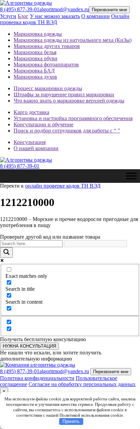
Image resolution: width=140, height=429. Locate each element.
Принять (71, 421)
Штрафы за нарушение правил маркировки (64, 94)
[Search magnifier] (6, 252)
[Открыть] (131, 176)
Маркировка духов (35, 77)
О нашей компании (36, 148)
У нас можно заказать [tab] (55, 16)
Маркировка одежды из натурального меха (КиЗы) (73, 40)
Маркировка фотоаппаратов (46, 64)
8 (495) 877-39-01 (19, 9)
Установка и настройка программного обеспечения (73, 118)
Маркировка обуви (35, 58)
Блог (23, 16)
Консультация (30, 142)
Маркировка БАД (34, 71)
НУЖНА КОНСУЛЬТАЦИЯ (29, 346)
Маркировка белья (35, 52)
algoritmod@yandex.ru (64, 9)
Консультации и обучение (43, 124)
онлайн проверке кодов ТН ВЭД (63, 186)
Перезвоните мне (109, 9)
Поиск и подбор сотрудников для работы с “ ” (67, 130)
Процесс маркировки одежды (48, 88)
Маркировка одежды (38, 34)
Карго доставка (31, 112)
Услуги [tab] (8, 16)
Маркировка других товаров (47, 46)
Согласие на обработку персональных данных (82, 384)
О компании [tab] (95, 16)
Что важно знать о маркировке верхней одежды (69, 101)
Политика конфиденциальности (37, 378)
